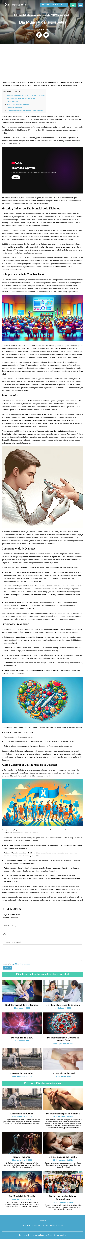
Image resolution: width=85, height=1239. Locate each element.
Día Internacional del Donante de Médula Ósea (63, 1039)
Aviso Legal (25, 1225)
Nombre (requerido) (10, 917)
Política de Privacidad (39, 1225)
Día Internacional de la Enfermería (22, 1005)
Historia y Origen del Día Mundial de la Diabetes (26, 95)
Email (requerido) (9, 926)
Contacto (42, 1220)
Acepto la (17, 964)
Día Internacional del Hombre (63, 1157)
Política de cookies (57, 1225)
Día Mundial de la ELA (22, 1038)
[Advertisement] (42, 62)
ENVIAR (7, 968)
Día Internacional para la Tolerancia (63, 1114)
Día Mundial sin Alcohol (21, 1073)
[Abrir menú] (80, 5)
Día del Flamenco (21, 1157)
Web (5, 934)
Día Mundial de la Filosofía (22, 1196)
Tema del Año (12, 101)
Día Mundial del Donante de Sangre (63, 1005)
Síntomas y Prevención (16, 107)
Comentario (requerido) (12, 942)
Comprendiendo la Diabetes (18, 104)
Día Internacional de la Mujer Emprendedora (63, 1197)
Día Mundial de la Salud (63, 1073)
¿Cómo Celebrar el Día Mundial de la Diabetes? (25, 110)
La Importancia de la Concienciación (21, 98)
